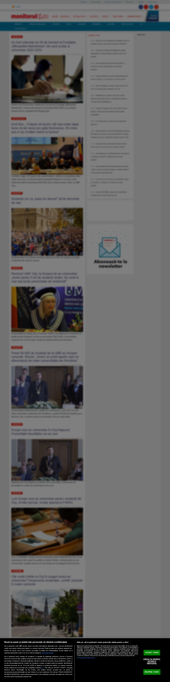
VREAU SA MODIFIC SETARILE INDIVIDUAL (151, 661)
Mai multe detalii (47, 653)
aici (42, 668)
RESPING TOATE (152, 672)
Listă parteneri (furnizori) (86, 658)
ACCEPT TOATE (152, 653)
